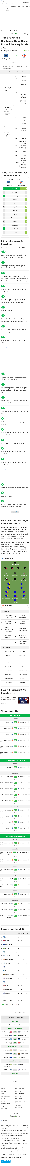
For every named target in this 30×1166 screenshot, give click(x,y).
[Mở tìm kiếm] (26, 4)
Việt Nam (13, 6)
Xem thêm (15, 1081)
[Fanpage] (15, 1150)
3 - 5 (15, 1064)
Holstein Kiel (8, 982)
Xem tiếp (15, 512)
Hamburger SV (6, 59)
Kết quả (17, 34)
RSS (2, 1151)
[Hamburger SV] (6, 57)
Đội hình (17, 72)
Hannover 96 (8, 878)
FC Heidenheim (24, 794)
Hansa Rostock (24, 59)
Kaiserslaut (22, 1042)
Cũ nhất (27, 247)
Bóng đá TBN (18, 1096)
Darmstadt (7, 993)
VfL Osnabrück (8, 978)
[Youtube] (22, 1150)
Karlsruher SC (8, 944)
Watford (9, 860)
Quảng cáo (11, 1154)
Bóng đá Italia (18, 1098)
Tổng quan (4, 72)
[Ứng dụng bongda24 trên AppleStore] (17, 1116)
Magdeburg (8, 970)
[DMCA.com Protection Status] (6, 1162)
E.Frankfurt (8, 822)
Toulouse (9, 776)
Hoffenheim (23, 828)
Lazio (21, 903)
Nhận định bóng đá (6, 1103)
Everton (22, 788)
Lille (21, 782)
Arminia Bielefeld (9, 955)
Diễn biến (10, 72)
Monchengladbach (23, 852)
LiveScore (4, 34)
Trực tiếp (3, 1098)
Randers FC (23, 909)
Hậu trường (4, 1108)
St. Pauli (7, 985)
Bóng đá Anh (18, 1091)
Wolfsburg (7, 948)
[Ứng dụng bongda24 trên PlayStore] (12, 1116)
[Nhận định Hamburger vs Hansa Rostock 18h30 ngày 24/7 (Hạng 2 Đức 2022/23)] (23, 700)
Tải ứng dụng (15, 1113)
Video (2, 1093)
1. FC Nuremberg (9, 940)
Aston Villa (22, 884)
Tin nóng (6, 6)
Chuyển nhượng (5, 1106)
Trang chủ (3, 1088)
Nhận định (23, 72)
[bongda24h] (2, 6)
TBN (23, 6)
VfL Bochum (8, 963)
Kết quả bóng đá (19, 1105)
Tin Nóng (3, 1091)
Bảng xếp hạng (24, 34)
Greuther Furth (9, 997)
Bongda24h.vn (17, 1157)
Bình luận (3, 1101)
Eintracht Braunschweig (11, 952)
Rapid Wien (8, 800)
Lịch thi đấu (11, 34)
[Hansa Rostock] (24, 57)
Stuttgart (22, 843)
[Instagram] (18, 1150)
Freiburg (22, 816)
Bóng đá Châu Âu (19, 1093)
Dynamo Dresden (9, 974)
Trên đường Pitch (5, 1096)
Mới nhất (21, 247)
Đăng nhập (26, 2)
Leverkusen (8, 810)
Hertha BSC (23, 894)
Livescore (3, 1111)
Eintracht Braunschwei (7, 1065)
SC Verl (9, 767)
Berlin (6, 937)
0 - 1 (15, 1069)
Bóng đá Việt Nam (19, 1088)
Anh (19, 6)
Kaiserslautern (8, 989)
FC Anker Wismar (8, 916)
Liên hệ (4, 1154)
